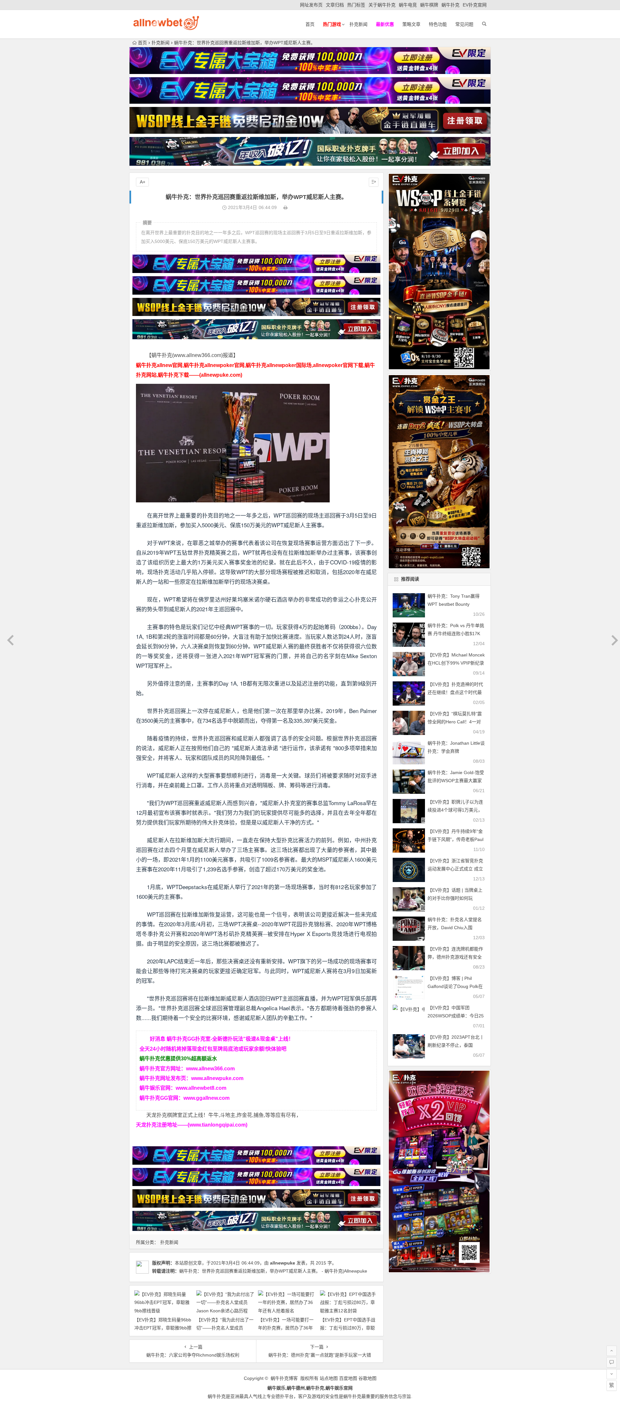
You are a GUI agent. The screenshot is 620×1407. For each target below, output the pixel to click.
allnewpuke (282, 1262)
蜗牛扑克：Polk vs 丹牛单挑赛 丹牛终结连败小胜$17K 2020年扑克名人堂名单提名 (456, 633)
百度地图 (348, 1378)
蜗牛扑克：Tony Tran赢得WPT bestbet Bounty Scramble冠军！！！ (454, 604)
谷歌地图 (367, 1378)
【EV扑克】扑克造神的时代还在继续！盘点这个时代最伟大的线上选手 (455, 692)
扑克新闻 (358, 24)
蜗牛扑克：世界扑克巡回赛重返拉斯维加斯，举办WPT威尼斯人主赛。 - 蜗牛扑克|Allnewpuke (273, 1271)
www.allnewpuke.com (217, 1078)
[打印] (285, 207)
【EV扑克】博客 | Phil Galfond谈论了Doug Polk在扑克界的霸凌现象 (455, 986)
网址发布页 (311, 4)
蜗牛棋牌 (429, 4)
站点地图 (329, 1378)
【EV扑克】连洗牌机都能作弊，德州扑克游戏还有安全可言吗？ (455, 957)
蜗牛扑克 (450, 4)
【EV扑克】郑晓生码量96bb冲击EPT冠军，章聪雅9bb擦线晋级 (162, 1328)
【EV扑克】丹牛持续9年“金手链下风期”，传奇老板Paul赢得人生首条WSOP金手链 (455, 839)
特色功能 (438, 24)
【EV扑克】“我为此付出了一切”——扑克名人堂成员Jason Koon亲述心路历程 (224, 1328)
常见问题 (464, 24)
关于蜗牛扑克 (382, 4)
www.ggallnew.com (206, 1098)
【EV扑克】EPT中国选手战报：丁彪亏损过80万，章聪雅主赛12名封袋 (347, 1328)
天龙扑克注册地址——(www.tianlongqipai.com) (191, 1125)
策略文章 (411, 24)
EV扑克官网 (475, 4)
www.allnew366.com (210, 1068)
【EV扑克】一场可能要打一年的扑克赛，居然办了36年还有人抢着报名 (286, 1328)
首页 (310, 24)
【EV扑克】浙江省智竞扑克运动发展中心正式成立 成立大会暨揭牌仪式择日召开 (455, 868)
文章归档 (335, 4)
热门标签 (356, 4)
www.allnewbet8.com (201, 1088)
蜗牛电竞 (408, 4)
